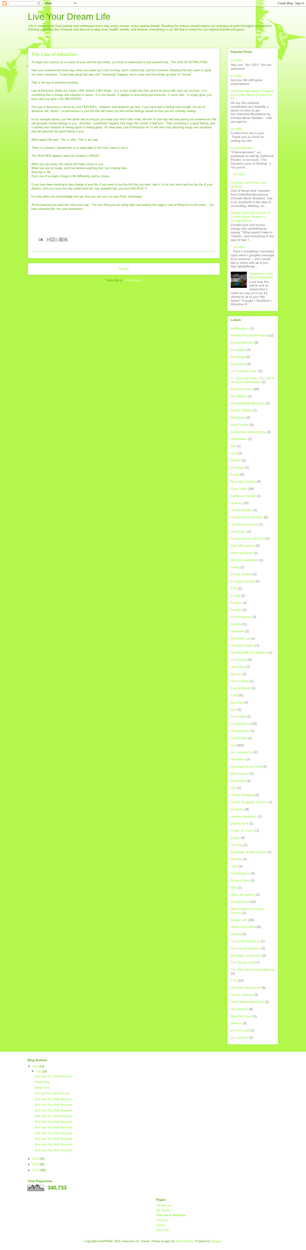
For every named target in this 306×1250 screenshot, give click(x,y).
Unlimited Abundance (246, 987)
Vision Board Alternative (247, 1002)
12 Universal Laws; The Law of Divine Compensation (252, 380)
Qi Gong (237, 845)
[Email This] (48, 239)
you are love (239, 1037)
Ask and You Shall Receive (52, 1093)
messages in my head (246, 766)
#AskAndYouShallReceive (249, 335)
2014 (35, 1164)
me (233, 745)
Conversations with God (248, 538)
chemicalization (241, 510)
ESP (234, 588)
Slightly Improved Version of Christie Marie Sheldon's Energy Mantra (250, 216)
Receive (236, 859)
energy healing (241, 574)
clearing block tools (244, 524)
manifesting (239, 738)
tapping (236, 934)
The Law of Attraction (171, 1215)
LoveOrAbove (240, 723)
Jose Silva (238, 667)
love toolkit (238, 716)
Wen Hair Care (241, 1016)
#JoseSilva (238, 349)
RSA (234, 887)
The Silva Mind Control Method (253, 969)
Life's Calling (240, 681)
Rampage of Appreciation (249, 852)
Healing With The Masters (249, 652)
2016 (35, 1066)
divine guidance (242, 553)
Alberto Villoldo (241, 410)
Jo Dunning (239, 659)
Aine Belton (239, 396)
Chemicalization (242, 148)
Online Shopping (242, 795)
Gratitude (237, 631)
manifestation (240, 731)
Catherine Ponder (243, 496)
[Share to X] (57, 239)
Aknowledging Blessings (248, 403)
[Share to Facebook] (61, 239)
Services (162, 1220)
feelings (236, 609)
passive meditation (244, 816)
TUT (234, 980)
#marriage (238, 357)
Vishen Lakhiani (242, 994)
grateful (236, 624)
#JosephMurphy (242, 342)
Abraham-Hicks (241, 389)
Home (124, 269)
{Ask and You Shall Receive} (53, 1076)
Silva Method (240, 902)
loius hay (237, 702)
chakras (236, 503)
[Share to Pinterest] (65, 239)
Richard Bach (240, 880)
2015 (35, 1158)
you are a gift (240, 1030)
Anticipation (239, 439)
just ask (236, 674)
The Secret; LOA (242, 962)
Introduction (164, 1205)
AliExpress (238, 417)
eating (235, 567)
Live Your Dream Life (69, 17)
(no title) (236, 60)
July (39, 1071)
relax (234, 866)
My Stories (163, 1210)
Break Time (42, 1087)
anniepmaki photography (248, 432)
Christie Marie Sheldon (247, 517)
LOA (234, 695)
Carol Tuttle (239, 489)
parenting (237, 809)
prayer (235, 837)
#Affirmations (240, 328)
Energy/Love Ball (243, 581)
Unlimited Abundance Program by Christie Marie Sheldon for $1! (252, 94)
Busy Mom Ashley (243, 481)
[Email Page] (40, 239)
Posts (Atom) (133, 280)
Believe (236, 460)
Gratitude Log (240, 638)
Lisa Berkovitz (240, 688)
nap (233, 788)
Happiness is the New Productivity (261, 275)
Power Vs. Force (242, 830)
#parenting (238, 364)
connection (238, 531)
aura (234, 453)
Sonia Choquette (242, 927)
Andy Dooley (240, 424)
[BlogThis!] (53, 239)
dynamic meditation (244, 560)
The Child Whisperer (245, 941)
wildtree (236, 1023)
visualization (239, 1009)
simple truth (239, 920)
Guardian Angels (242, 645)
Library (160, 1225)
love (234, 709)
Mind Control (240, 773)
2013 (35, 1170)
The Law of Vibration (245, 948)
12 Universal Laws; (244, 371)
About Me (162, 1230)
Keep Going (42, 1082)
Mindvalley (238, 781)
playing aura (239, 823)
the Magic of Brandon (246, 955)
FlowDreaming (241, 617)
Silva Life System (243, 894)
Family (235, 595)
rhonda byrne (240, 873)
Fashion (236, 603)
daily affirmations (243, 545)
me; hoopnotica (242, 752)
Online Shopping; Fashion (249, 802)
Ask (233, 446)
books (235, 474)
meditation (238, 759)
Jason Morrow (184, 1241)
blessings (237, 467)
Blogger (216, 1241)
